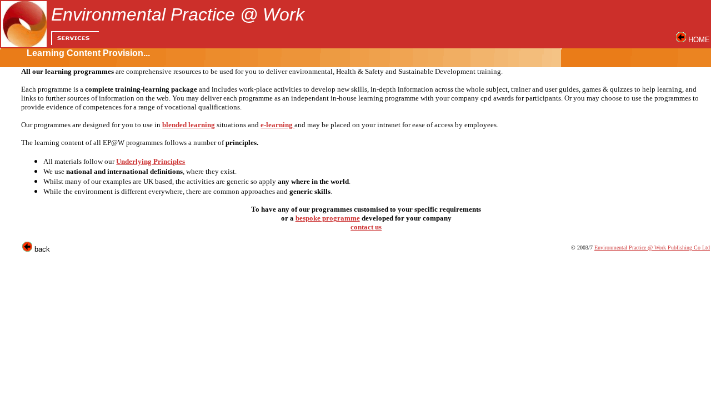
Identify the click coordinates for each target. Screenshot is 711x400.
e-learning (277, 125)
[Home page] (681, 40)
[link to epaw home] (24, 44)
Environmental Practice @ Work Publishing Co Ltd (652, 247)
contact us (366, 227)
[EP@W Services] (75, 42)
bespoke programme (328, 218)
